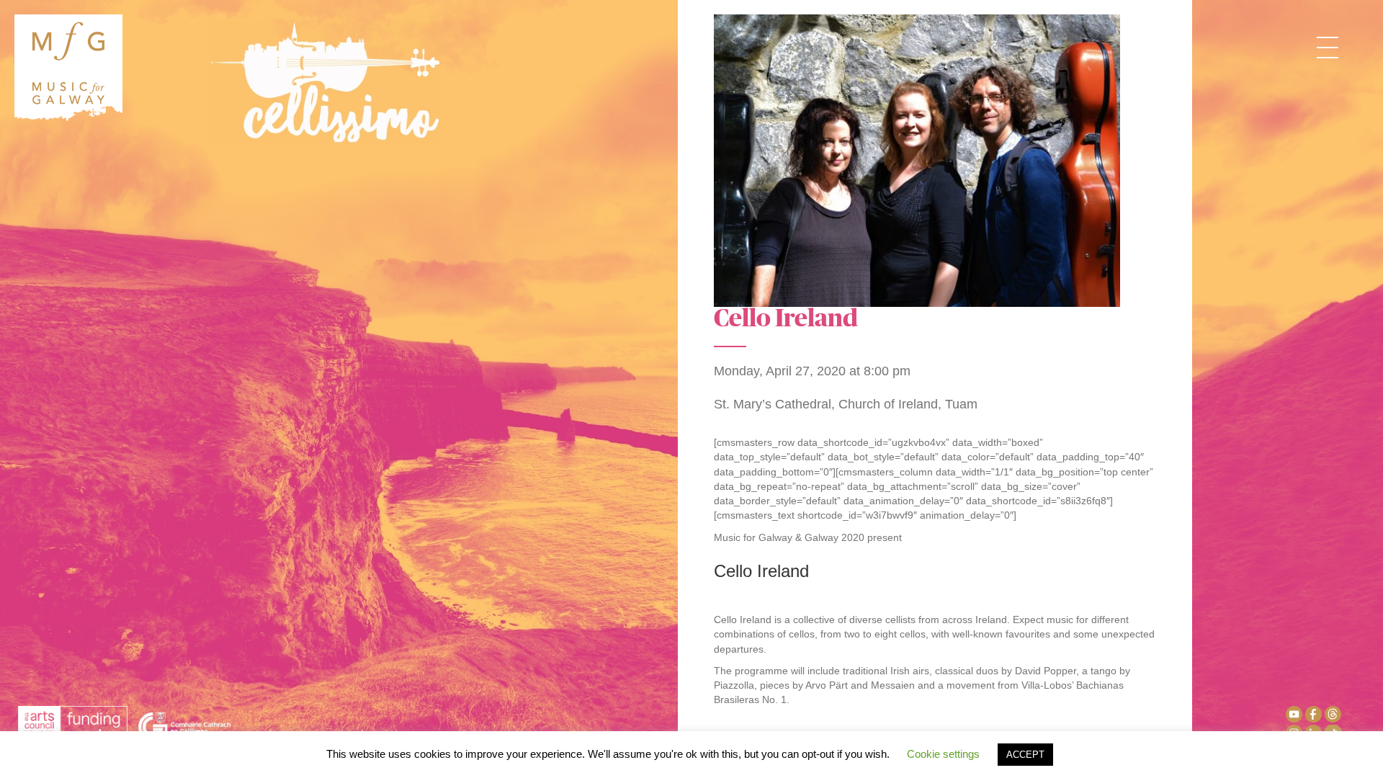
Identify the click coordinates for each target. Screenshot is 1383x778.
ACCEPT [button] (1025, 754)
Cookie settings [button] (943, 754)
